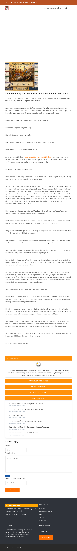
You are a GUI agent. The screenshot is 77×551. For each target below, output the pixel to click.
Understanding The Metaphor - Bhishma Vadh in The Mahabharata (38, 93)
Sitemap (41, 517)
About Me (42, 508)
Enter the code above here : (15, 478)
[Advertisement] (38, 42)
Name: (7, 446)
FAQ (40, 514)
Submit (12, 490)
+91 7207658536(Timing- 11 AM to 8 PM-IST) (22, 2)
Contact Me (42, 520)
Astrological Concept (45, 511)
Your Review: (10, 453)
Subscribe (47, 538)
